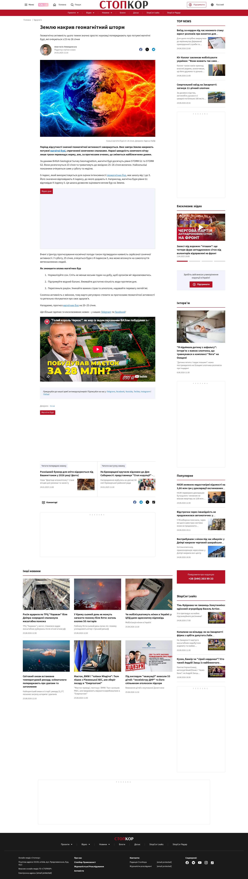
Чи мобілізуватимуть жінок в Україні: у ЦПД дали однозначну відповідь (148, 616)
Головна (27, 20)
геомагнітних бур (116, 175)
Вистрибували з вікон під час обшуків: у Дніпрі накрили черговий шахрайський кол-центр (200, 542)
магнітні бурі (57, 151)
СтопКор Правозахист (85, 862)
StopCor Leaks (153, 12)
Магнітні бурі (47, 412)
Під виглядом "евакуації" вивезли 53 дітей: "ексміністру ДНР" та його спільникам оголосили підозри (147, 680)
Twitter (136, 391)
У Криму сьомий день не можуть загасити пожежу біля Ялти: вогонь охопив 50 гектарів (95, 618)
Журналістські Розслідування (89, 866)
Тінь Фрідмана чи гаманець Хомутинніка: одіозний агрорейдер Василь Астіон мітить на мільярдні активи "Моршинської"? (201, 610)
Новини (105, 12)
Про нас (78, 858)
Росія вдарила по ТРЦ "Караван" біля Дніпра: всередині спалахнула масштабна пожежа (45, 618)
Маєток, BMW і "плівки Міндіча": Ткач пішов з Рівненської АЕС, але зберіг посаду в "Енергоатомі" (96, 680)
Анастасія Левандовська (65, 47)
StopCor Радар (173, 12)
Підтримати (199, 4)
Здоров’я (38, 20)
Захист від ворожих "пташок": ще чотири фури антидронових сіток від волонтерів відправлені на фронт (199, 250)
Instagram (145, 391)
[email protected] (44, 873)
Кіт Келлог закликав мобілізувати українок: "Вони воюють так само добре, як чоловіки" (197, 61)
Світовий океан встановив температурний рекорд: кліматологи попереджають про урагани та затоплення (45, 682)
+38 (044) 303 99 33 (201, 579)
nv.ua (52, 406)
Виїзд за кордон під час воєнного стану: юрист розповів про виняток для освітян (200, 34)
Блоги (122, 12)
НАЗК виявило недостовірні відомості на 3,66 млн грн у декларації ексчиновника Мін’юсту (201, 488)
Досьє (136, 12)
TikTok (46, 394)
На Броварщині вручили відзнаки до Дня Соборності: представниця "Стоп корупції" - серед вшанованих (126, 475)
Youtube (128, 391)
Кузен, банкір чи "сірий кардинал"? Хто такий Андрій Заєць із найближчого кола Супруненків (200, 662)
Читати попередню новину (53, 465)
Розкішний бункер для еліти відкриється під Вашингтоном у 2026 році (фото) (66, 473)
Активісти (79, 871)
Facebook (120, 391)
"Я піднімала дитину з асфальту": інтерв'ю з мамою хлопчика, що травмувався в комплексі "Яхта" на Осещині (198, 353)
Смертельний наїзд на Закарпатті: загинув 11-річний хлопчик (197, 86)
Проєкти (72, 12)
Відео (88, 12)
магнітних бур (71, 305)
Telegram (110, 391)
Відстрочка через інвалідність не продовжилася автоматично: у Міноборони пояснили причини (196, 515)
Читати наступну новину (113, 465)
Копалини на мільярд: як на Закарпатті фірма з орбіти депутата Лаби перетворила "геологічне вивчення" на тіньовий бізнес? (200, 637)
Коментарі (51, 502)
